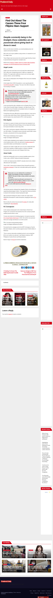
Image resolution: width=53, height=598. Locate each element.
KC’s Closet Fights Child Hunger (11, 217)
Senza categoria (7, 550)
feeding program (29, 142)
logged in (10, 314)
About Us (34, 590)
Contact (38, 590)
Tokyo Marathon (14, 203)
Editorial (8, 30)
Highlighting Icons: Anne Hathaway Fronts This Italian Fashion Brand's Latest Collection (38, 554)
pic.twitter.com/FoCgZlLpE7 (12, 99)
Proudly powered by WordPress (7, 592)
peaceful (7, 17)
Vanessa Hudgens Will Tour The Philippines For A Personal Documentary (28, 272)
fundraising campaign (8, 167)
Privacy (32, 593)
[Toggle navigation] (50, 9)
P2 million (24, 202)
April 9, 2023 (7, 570)
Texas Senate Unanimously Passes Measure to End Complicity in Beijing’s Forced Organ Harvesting (46, 457)
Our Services (49, 590)
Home (31, 590)
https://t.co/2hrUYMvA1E (19, 182)
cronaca (5, 564)
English (42, 597)
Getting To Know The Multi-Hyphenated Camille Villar (11, 272)
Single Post (36, 593)
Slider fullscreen (49, 593)
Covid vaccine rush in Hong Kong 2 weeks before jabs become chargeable (38, 567)
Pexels (13, 239)
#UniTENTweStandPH (9, 84)
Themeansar (3, 593)
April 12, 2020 (24, 101)
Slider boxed (42, 593)
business (31, 564)
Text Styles (49, 595)
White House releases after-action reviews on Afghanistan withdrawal (46, 436)
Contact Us (43, 590)
